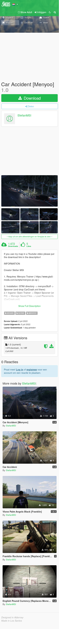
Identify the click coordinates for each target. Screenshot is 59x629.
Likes (28, 246)
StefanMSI (24, 115)
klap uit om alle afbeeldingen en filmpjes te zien (29, 236)
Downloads (13, 246)
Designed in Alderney (12, 617)
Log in (19, 369)
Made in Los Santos (11, 620)
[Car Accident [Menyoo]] (29, 191)
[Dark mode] (50, 12)
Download (32, 98)
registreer (31, 369)
